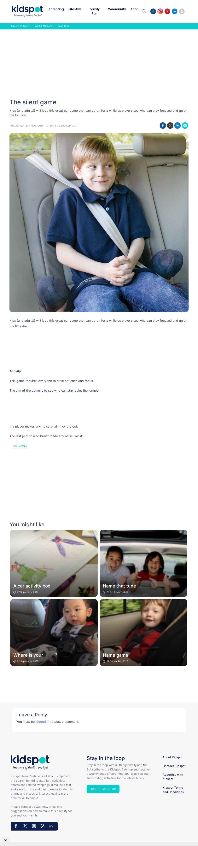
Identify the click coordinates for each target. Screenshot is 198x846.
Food (134, 9)
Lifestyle (75, 9)
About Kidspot (173, 757)
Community (117, 9)
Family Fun (95, 11)
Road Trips (63, 26)
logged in (42, 722)
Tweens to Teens (20, 26)
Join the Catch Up (103, 788)
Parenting (56, 9)
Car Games (20, 445)
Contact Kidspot (174, 766)
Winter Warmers (43, 26)
